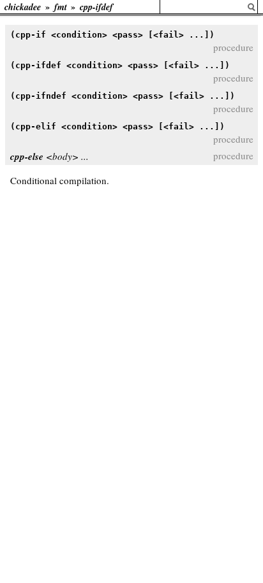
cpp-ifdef (96, 7)
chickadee (22, 7)
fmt (60, 7)
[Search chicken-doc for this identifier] (251, 7)
